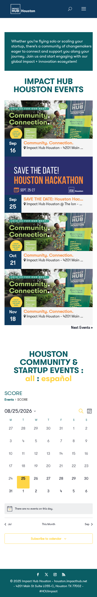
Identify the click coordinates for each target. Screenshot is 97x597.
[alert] (49, 508)
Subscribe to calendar (46, 538)
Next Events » (82, 328)
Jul (10, 524)
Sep (87, 524)
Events (9, 399)
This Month (48, 524)
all (30, 378)
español (56, 378)
